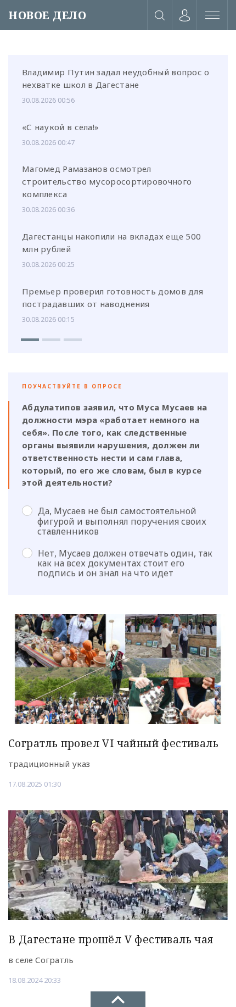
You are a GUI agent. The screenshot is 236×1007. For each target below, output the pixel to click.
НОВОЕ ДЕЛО (47, 15)
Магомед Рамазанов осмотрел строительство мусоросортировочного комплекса (107, 181)
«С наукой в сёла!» (60, 126)
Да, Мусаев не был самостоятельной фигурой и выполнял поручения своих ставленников (121, 520)
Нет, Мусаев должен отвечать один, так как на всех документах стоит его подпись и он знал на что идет (124, 563)
